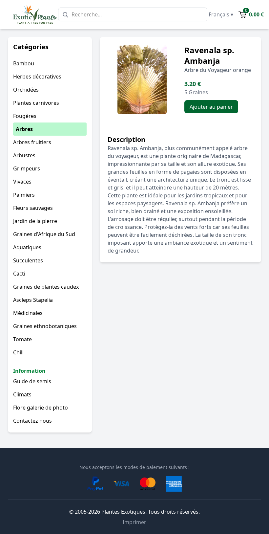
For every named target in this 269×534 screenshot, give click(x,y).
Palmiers (24, 194)
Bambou (23, 63)
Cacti (19, 273)
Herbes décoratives (37, 76)
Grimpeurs (26, 168)
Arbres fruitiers (32, 142)
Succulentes (28, 260)
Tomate (22, 339)
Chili (18, 352)
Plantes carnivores (36, 102)
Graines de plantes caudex (46, 286)
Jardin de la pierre (35, 221)
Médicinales (28, 313)
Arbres (24, 129)
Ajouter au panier (211, 106)
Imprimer (134, 522)
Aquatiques (27, 247)
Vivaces (22, 181)
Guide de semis (32, 381)
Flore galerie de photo (40, 407)
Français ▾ (221, 14)
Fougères (24, 116)
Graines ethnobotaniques (45, 326)
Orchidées (26, 89)
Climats (22, 394)
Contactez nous (32, 420)
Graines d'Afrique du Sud (44, 234)
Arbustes (24, 155)
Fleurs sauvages (33, 207)
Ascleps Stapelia (33, 299)
